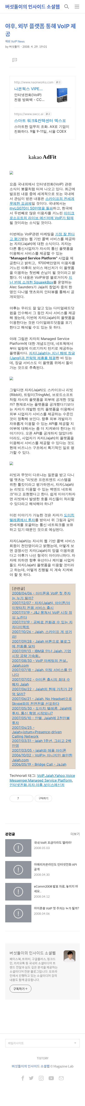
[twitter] (31, 1078)
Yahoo (59, 775)
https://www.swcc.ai (28, 114)
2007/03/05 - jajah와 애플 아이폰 (39, 750)
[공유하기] (23, 798)
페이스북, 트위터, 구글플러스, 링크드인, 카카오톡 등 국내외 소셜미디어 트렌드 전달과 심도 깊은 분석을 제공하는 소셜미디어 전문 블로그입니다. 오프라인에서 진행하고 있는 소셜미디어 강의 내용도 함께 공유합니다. (34, 969)
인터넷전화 (18, 784)
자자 (31, 784)
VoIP (40, 775)
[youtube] (51, 1078)
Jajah (49, 775)
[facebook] (23, 1078)
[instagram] (41, 1078)
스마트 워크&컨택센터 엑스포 (40, 120)
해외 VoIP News (15, 41)
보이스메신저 (54, 784)
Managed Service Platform (50, 780)
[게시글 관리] (28, 798)
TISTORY (42, 1058)
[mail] (61, 1078)
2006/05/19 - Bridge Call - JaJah (39, 764)
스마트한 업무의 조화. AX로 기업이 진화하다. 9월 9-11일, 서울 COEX (41, 129)
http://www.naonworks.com (33, 82)
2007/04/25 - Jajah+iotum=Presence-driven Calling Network (37, 732)
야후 (39, 784)
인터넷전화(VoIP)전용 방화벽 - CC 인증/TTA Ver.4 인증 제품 (28, 97)
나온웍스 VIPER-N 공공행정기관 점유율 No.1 (29, 88)
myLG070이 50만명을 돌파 (31, 208)
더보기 (75, 833)
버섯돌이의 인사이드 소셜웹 (32, 6)
